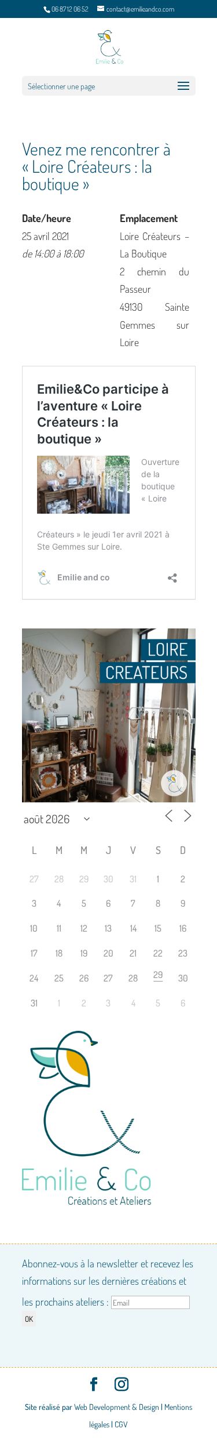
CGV (121, 1424)
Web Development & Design (116, 1407)
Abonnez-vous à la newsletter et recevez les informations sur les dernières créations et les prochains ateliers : (107, 1282)
